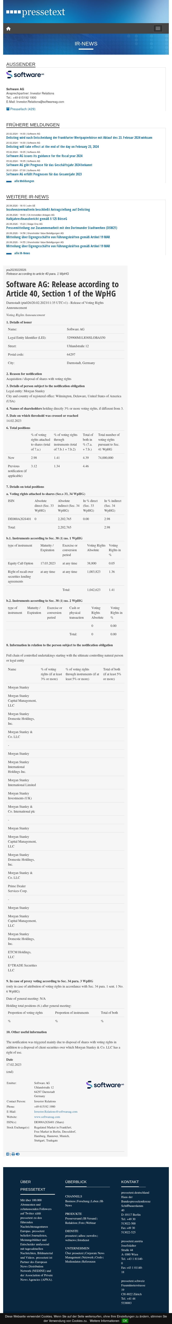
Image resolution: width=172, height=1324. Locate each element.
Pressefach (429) (22, 108)
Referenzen (88, 1261)
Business (70, 1201)
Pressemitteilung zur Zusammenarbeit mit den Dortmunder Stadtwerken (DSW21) (61, 228)
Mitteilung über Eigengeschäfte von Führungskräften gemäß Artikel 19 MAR (58, 237)
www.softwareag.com (47, 1117)
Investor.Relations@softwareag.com (55, 1111)
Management (73, 1257)
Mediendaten (73, 1261)
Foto (81, 1223)
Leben (94, 1201)
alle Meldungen (24, 181)
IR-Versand (89, 1218)
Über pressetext (74, 1253)
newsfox (92, 1236)
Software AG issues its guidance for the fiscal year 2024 (44, 156)
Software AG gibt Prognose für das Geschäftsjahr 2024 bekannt (49, 165)
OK (125, 1321)
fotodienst (83, 1240)
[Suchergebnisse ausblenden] (18, 1154)
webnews (70, 1240)
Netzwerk (88, 1257)
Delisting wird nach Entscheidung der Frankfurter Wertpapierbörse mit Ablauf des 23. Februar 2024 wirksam (79, 137)
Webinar (91, 1223)
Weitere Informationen (104, 1321)
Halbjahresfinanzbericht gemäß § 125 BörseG (36, 219)
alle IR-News (22, 253)
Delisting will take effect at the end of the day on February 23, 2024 (52, 146)
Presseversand (73, 1218)
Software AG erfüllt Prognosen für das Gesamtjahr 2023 (44, 174)
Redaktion (71, 1223)
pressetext (71, 1236)
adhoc (81, 1236)
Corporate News (94, 1253)
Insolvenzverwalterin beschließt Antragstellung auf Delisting (48, 209)
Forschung (83, 1201)
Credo (98, 1257)
